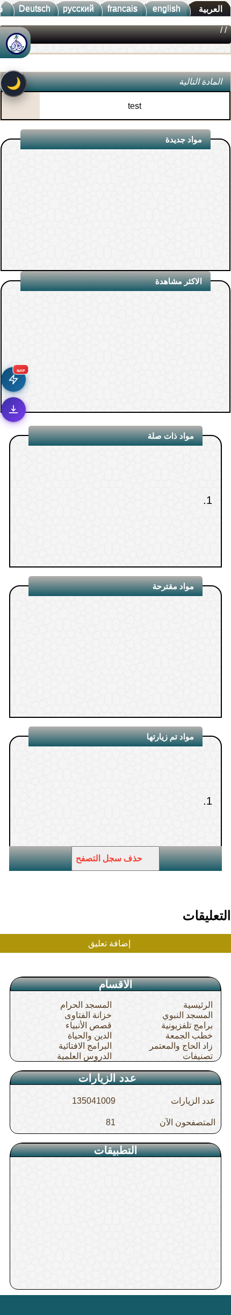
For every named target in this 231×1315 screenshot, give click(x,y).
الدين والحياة (90, 1035)
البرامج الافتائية (85, 1045)
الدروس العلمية (84, 1056)
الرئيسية (198, 1004)
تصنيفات (198, 1056)
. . (13, 1304)
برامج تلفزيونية (187, 1025)
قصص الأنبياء (89, 1025)
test (134, 105)
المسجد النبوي (187, 1015)
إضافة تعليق (110, 943)
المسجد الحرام (86, 1004)
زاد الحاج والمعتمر (181, 1045)
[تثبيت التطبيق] (13, 409)
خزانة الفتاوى (88, 1015)
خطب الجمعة (189, 1035)
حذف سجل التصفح (110, 858)
